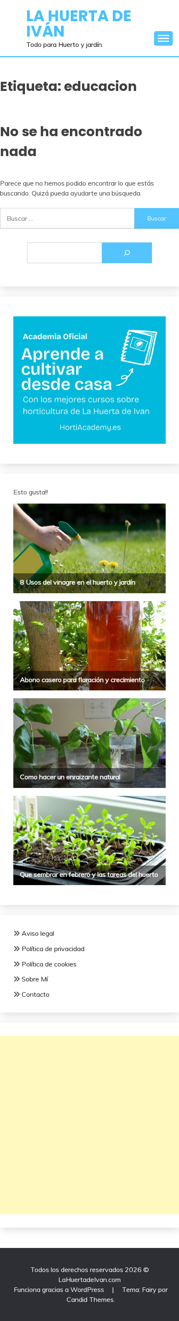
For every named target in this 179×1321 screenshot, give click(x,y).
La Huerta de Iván (79, 23)
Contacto (36, 994)
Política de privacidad (53, 948)
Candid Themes (90, 1299)
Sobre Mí (35, 979)
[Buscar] (127, 252)
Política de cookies (49, 964)
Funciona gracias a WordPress (60, 1289)
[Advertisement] (89, 1125)
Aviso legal (38, 933)
